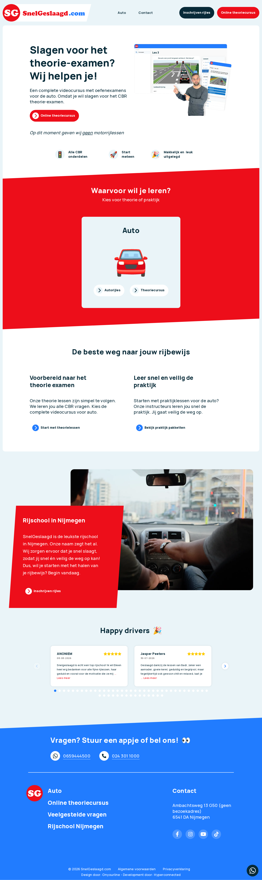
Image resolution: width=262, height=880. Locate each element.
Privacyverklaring (176, 869)
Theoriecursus (153, 290)
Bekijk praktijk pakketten (165, 427)
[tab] (55, 691)
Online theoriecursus (238, 12)
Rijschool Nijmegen (76, 826)
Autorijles (112, 290)
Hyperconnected (167, 875)
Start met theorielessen (60, 427)
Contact (145, 12)
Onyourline (111, 875)
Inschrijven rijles (196, 12)
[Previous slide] (37, 666)
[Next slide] (225, 666)
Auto (122, 12)
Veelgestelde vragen (77, 814)
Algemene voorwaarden (137, 869)
